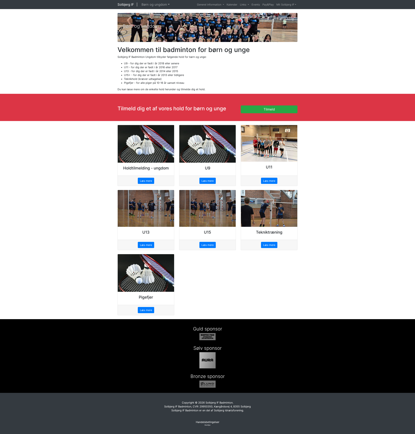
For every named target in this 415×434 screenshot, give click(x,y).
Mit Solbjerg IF (285, 4)
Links (243, 4)
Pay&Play (268, 4)
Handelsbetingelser (207, 422)
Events (256, 4)
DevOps (207, 425)
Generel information (209, 4)
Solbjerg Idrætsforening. (229, 410)
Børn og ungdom (154, 4)
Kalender (232, 4)
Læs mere (146, 180)
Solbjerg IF (126, 4)
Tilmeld (269, 109)
